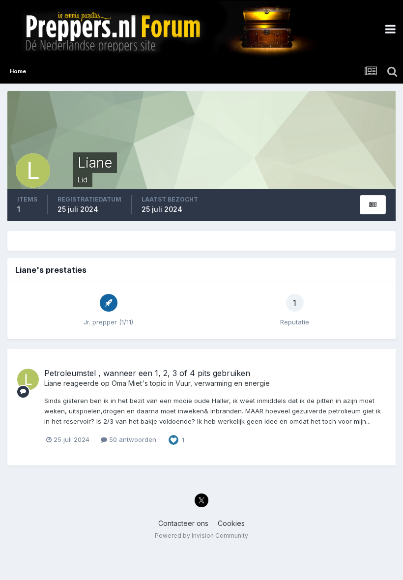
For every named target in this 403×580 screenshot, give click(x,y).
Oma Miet (127, 383)
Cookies (231, 523)
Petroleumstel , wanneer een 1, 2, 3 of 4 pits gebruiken (147, 373)
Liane (52, 383)
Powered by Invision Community (201, 535)
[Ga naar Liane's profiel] (28, 379)
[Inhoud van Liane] (373, 204)
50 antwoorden (131, 439)
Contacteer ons (183, 523)
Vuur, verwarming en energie (222, 383)
